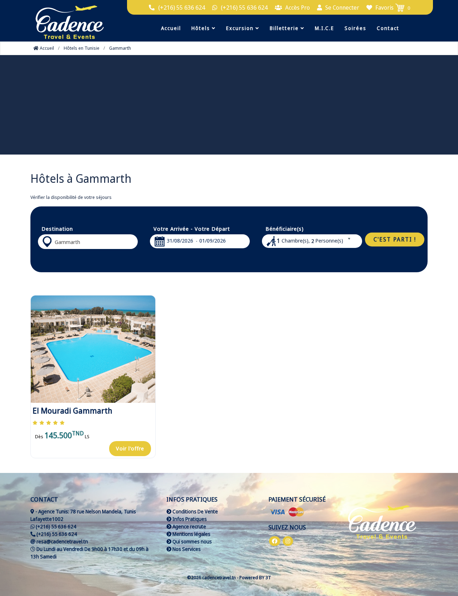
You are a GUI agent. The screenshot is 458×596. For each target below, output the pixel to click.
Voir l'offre (130, 448)
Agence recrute (188, 526)
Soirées (355, 28)
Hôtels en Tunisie (81, 48)
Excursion (240, 28)
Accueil (171, 28)
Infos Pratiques (189, 519)
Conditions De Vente (194, 511)
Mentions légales (190, 534)
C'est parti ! (395, 239)
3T (268, 577)
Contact (388, 28)
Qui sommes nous (191, 541)
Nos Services (186, 549)
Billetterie (285, 28)
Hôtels (201, 28)
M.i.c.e (324, 28)
